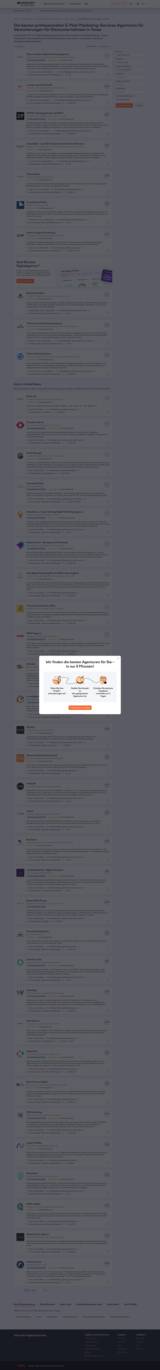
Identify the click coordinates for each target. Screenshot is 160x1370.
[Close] (118, 658)
